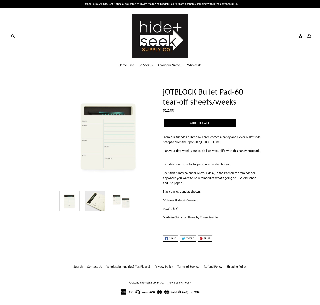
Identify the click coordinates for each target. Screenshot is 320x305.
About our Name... (170, 65)
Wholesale (194, 65)
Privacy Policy (164, 267)
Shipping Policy (236, 267)
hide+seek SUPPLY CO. (151, 282)
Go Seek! (145, 65)
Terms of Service (188, 267)
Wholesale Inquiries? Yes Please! (128, 267)
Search (78, 267)
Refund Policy (213, 267)
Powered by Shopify (180, 282)
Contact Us (94, 267)
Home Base (126, 65)
